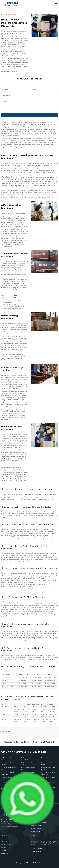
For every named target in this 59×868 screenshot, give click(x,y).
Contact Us (4, 853)
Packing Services (36, 825)
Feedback (4, 850)
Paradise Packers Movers (35, 863)
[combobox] (29, 95)
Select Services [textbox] (6, 95)
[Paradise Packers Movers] (10, 4)
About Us (4, 841)
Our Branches (5, 844)
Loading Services (36, 828)
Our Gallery (4, 847)
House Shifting (35, 831)
